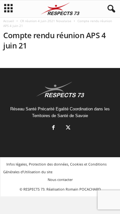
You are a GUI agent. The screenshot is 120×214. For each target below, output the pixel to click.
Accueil (8, 21)
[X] (67, 128)
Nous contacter (60, 179)
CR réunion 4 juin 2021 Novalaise (45, 21)
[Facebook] (53, 128)
